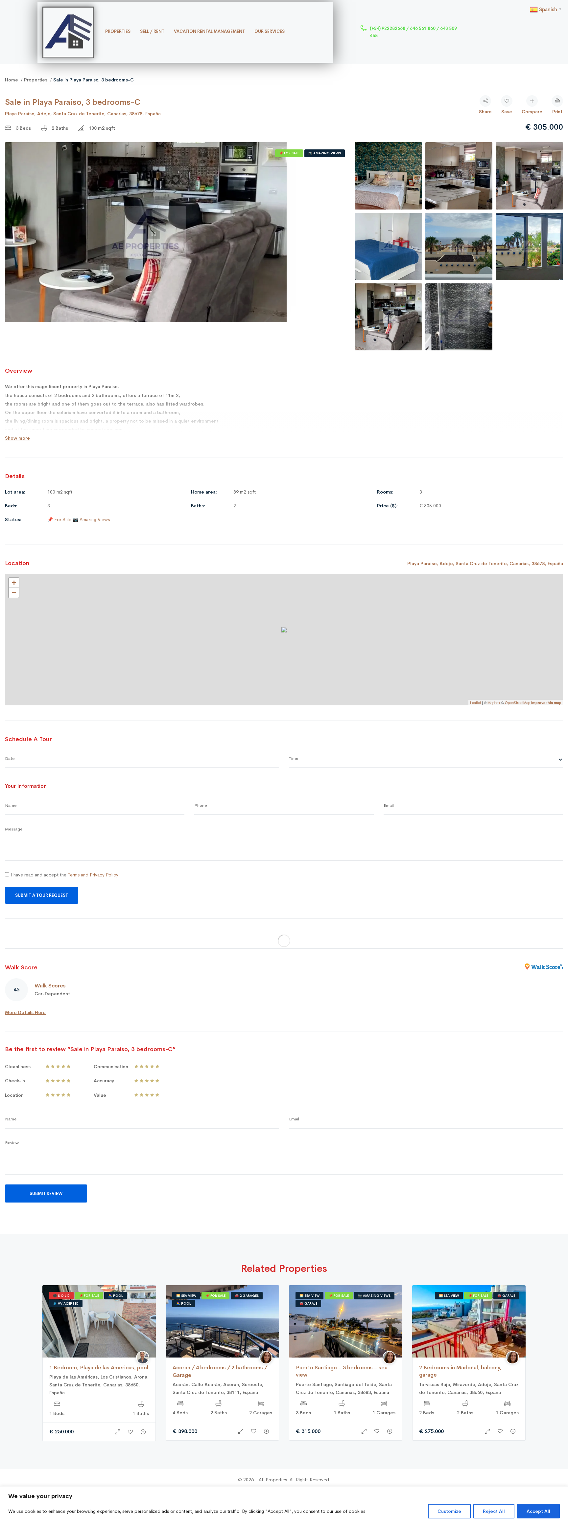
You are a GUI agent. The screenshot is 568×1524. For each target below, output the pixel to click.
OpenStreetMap (517, 702)
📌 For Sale (289, 153)
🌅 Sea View (186, 1295)
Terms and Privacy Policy (93, 875)
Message (13, 829)
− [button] (14, 592)
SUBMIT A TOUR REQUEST (41, 895)
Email (389, 805)
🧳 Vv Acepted (66, 1303)
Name (10, 805)
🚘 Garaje (308, 1303)
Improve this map (546, 702)
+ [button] (14, 583)
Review (12, 1142)
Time (293, 758)
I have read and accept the (63, 875)
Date (9, 758)
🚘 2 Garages (247, 1295)
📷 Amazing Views (324, 153)
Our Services (269, 31)
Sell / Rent (152, 31)
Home (11, 80)
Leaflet (475, 702)
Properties (117, 31)
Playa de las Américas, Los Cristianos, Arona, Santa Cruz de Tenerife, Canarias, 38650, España (99, 1385)
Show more (17, 438)
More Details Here (25, 1012)
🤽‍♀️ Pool (115, 1295)
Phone (200, 805)
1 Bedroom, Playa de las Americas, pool (98, 1367)
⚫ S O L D (61, 1295)
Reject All (494, 1511)
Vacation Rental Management (209, 31)
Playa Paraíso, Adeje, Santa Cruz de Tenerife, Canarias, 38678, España (83, 114)
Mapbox (493, 702)
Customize (449, 1511)
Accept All (538, 1511)
